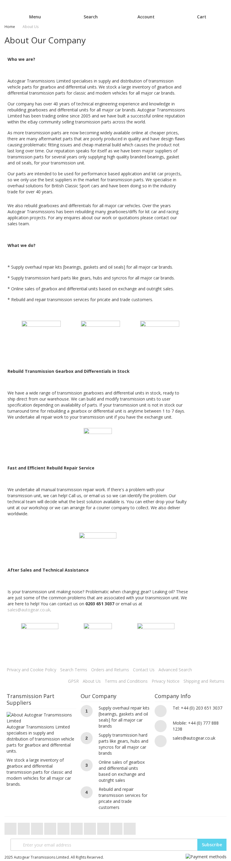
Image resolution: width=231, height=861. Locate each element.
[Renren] (130, 827)
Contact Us (144, 669)
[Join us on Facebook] (24, 827)
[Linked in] (103, 827)
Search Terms (73, 669)
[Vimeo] (64, 827)
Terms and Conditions (126, 681)
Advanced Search (175, 669)
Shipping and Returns (203, 681)
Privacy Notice (166, 681)
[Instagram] (77, 827)
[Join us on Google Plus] (37, 827)
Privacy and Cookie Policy (31, 669)
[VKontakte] (117, 827)
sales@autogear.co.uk (29, 610)
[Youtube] (50, 827)
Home (10, 26)
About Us (92, 681)
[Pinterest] (90, 827)
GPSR (73, 681)
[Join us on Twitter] (11, 827)
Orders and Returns (110, 669)
